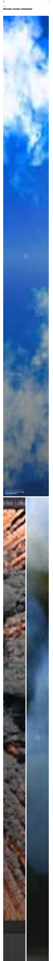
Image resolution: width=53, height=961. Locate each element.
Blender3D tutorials (14, 490)
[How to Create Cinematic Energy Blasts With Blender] (26, 256)
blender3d (7, 490)
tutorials (22, 490)
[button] (49, 1)
